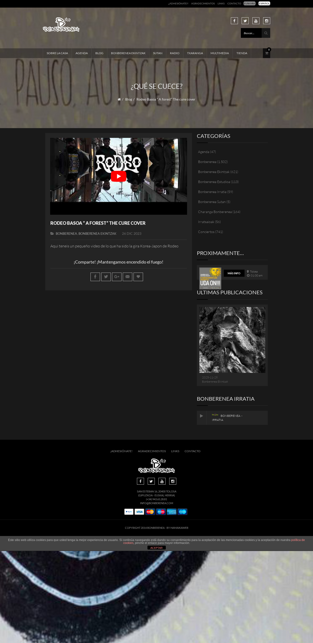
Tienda (241, 53)
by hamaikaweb (177, 527)
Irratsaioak (206, 222)
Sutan (157, 53)
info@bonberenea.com (156, 503)
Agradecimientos (203, 3)
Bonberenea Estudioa (214, 182)
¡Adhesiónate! (121, 451)
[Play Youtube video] (118, 176)
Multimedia (220, 53)
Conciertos (206, 232)
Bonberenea (66, 233)
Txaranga (195, 53)
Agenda (82, 53)
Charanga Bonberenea (215, 212)
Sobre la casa (57, 53)
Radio (174, 53)
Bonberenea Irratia (212, 192)
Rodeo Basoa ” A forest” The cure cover (97, 223)
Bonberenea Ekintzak (128, 53)
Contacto (234, 3)
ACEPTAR (156, 547)
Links (221, 3)
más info (234, 273)
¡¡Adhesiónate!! (178, 3)
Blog (99, 53)
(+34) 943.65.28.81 (156, 499)
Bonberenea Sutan (212, 202)
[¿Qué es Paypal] (129, 512)
